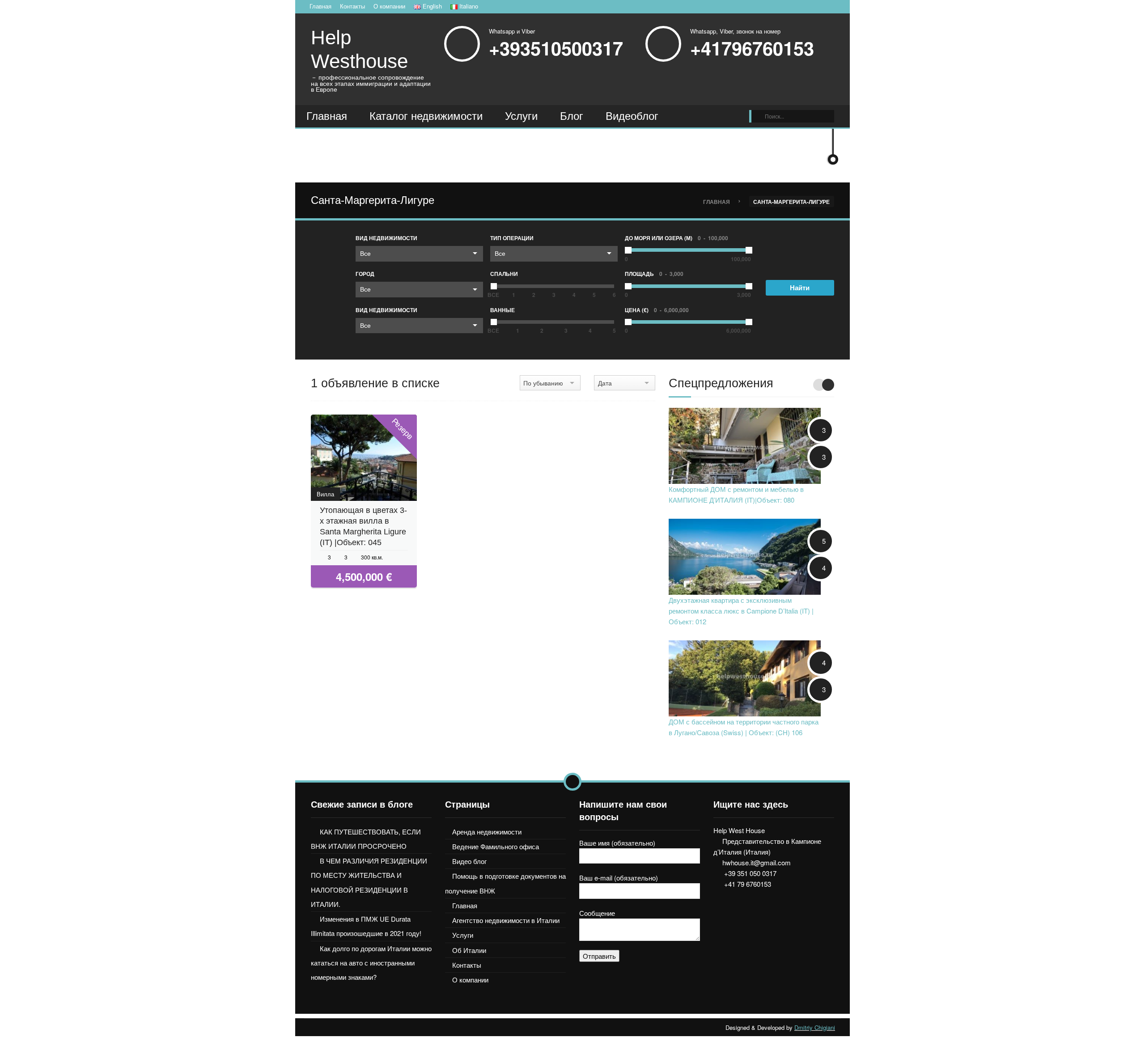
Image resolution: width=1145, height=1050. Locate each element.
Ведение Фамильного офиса (495, 846)
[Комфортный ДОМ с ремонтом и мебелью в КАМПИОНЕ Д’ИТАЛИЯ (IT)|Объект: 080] (745, 444)
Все (365, 253)
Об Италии (469, 950)
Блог (571, 116)
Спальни (504, 274)
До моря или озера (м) (676, 238)
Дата (605, 382)
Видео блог (469, 861)
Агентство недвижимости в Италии (506, 920)
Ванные (502, 310)
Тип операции (512, 238)
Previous (819, 385)
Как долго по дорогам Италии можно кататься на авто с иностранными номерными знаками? (371, 963)
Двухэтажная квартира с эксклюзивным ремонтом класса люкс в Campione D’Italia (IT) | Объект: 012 (741, 610)
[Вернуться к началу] (572, 782)
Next (828, 385)
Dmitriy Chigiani (814, 1027)
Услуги (521, 116)
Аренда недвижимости (487, 831)
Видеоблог (632, 116)
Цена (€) (657, 310)
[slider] (494, 286)
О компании (389, 6)
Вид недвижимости (386, 238)
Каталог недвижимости (426, 116)
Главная (320, 6)
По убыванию (543, 382)
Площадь (654, 274)
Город (365, 274)
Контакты (352, 6)
